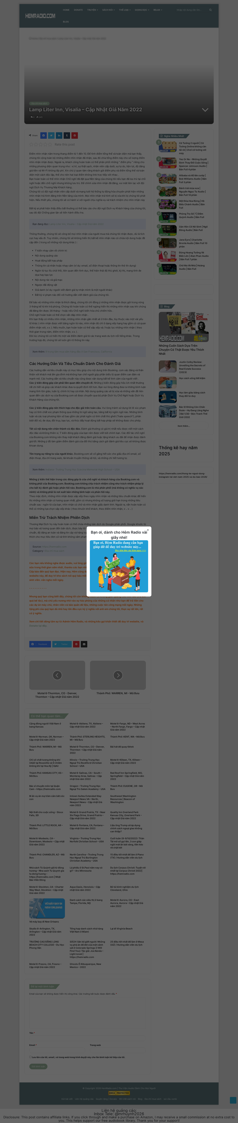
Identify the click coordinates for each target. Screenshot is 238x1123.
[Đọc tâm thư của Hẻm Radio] (119, 591)
